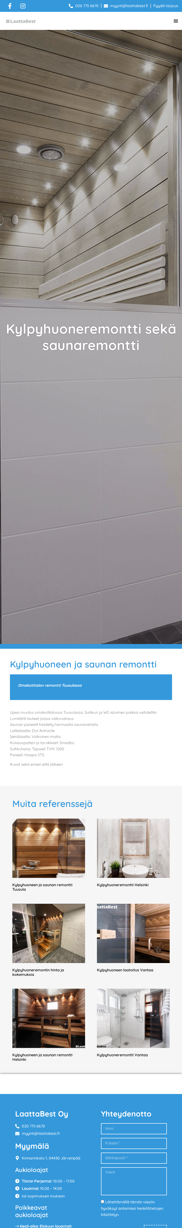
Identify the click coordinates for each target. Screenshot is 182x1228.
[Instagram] (23, 6)
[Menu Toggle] (175, 21)
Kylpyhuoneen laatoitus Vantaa (125, 970)
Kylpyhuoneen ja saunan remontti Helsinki (42, 1057)
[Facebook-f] (10, 6)
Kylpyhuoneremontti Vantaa (122, 1054)
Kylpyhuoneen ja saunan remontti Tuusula (42, 887)
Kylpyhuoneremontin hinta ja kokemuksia (38, 972)
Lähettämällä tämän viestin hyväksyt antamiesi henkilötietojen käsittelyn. (132, 1208)
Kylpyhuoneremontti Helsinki (123, 884)
